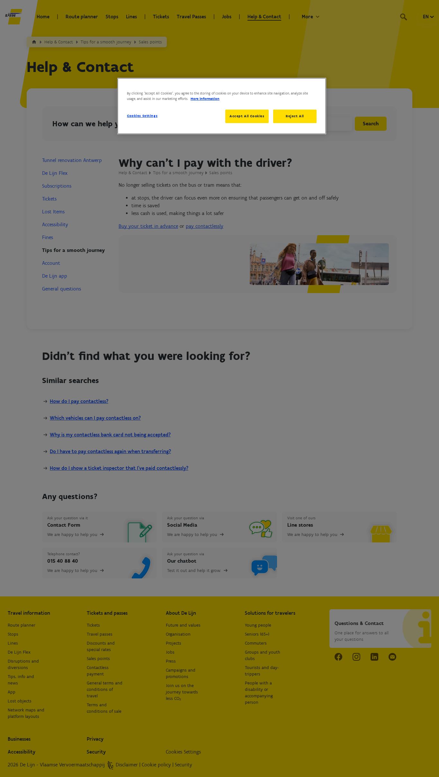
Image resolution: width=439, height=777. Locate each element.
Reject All (295, 116)
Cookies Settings (142, 115)
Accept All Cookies (246, 116)
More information (205, 98)
